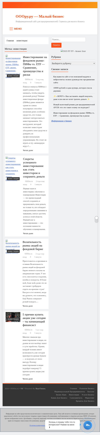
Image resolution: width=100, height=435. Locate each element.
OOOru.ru (29, 79)
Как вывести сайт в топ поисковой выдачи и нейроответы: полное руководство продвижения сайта (74, 80)
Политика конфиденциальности (40, 425)
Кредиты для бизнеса (85, 401)
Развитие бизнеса (87, 388)
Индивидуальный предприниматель (69, 392)
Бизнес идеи (61, 395)
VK (21, 389)
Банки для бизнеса (59, 398)
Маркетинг (89, 398)
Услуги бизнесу (88, 395)
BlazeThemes (40, 389)
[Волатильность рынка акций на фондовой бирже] (13, 247)
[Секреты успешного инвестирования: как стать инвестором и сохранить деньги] (13, 169)
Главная (73, 388)
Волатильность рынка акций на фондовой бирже (33, 245)
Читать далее (28, 150)
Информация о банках (61, 121)
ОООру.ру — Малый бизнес (40, 16)
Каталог (91, 392)
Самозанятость (76, 398)
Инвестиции (13, 76)
